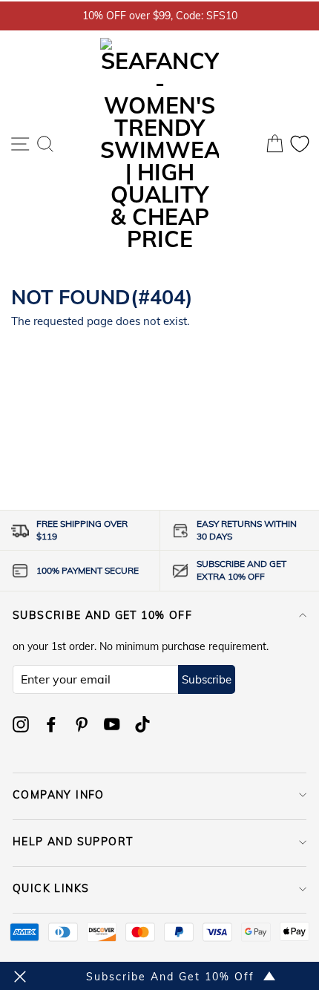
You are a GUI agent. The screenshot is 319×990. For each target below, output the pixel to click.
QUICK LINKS (51, 888)
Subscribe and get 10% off (102, 615)
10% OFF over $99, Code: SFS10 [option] (159, 15)
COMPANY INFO (59, 794)
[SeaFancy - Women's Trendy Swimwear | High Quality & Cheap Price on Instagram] (21, 724)
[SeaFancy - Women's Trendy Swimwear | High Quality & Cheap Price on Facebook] (51, 724)
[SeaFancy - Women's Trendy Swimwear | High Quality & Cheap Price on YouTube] (112, 724)
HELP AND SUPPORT (73, 841)
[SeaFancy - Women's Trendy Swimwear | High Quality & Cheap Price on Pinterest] (81, 724)
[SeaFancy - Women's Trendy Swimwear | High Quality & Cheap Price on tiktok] (142, 724)
